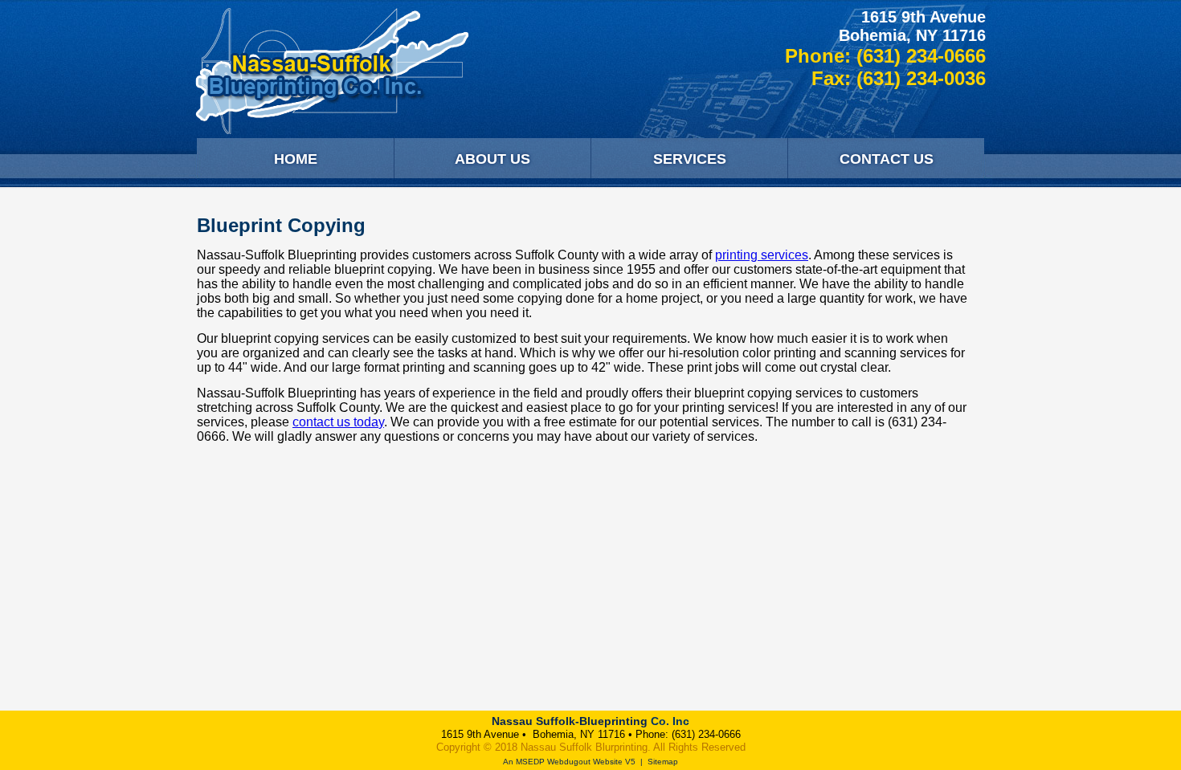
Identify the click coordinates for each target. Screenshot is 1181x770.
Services (689, 159)
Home (295, 159)
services (783, 255)
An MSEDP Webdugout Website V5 (569, 761)
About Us (492, 159)
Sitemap (663, 761)
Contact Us (887, 159)
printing (736, 255)
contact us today (338, 422)
